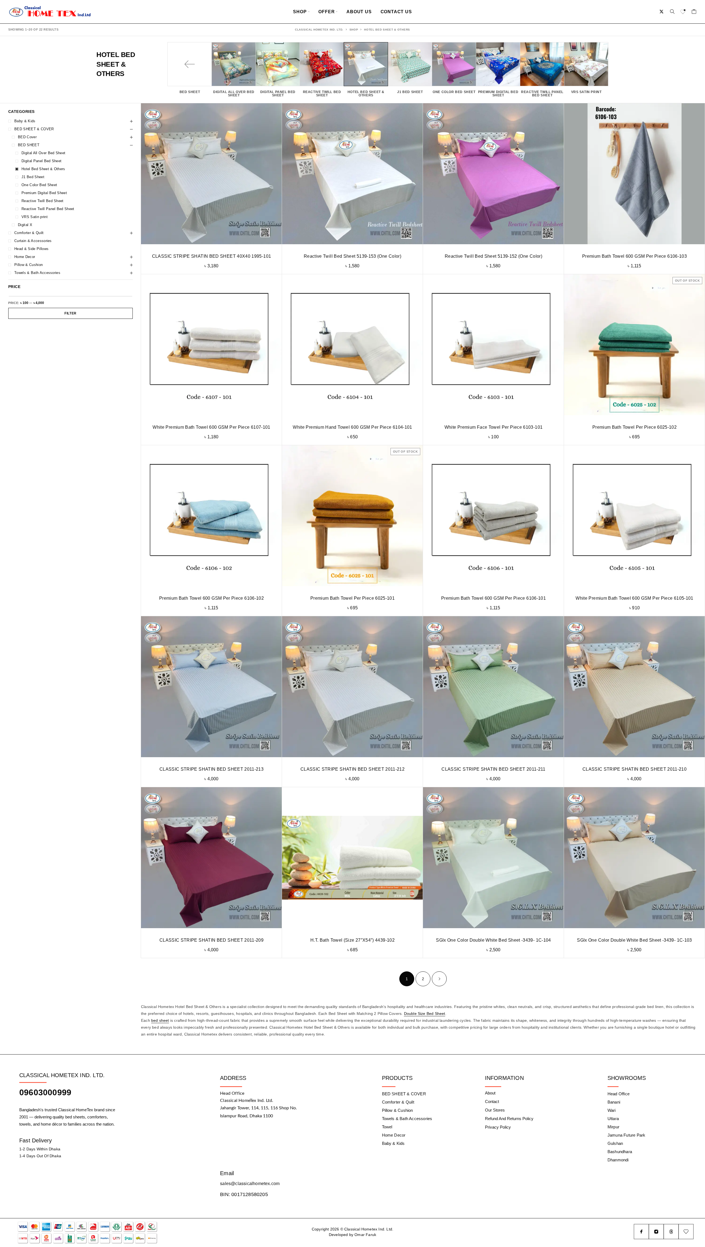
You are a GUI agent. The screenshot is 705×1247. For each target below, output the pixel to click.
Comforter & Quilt (29, 233)
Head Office (619, 1093)
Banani (614, 1102)
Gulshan (615, 1143)
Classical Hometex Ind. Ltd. (319, 29)
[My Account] (661, 11)
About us (359, 11)
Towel (387, 1126)
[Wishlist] (683, 12)
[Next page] (439, 978)
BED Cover (27, 137)
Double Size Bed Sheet (424, 1013)
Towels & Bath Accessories (37, 273)
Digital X (25, 225)
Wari (612, 1110)
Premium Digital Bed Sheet (44, 193)
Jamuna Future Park (626, 1135)
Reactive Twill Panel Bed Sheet (47, 209)
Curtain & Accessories (33, 241)
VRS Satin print (34, 217)
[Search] (672, 11)
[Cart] (694, 12)
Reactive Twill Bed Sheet (42, 201)
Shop (300, 11)
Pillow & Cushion (28, 265)
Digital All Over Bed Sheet (43, 153)
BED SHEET (28, 145)
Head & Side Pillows (31, 249)
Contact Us (396, 11)
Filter (70, 313)
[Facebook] (641, 1231)
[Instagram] (656, 1231)
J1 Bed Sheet (32, 177)
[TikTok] (671, 1231)
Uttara (613, 1118)
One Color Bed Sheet (39, 185)
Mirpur (613, 1126)
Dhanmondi (618, 1160)
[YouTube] (686, 1231)
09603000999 (45, 1092)
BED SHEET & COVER (34, 129)
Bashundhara (620, 1151)
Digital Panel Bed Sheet (41, 161)
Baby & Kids (25, 121)
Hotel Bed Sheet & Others (43, 169)
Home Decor (24, 257)
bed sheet (160, 1020)
